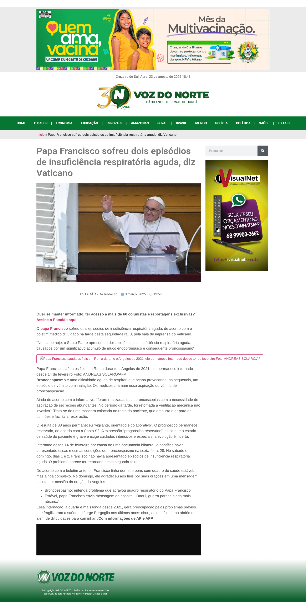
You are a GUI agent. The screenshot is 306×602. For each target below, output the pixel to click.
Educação (89, 123)
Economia (64, 123)
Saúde (264, 123)
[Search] (262, 151)
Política (243, 123)
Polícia (221, 123)
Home (21, 123)
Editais (283, 123)
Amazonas (140, 123)
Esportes (114, 123)
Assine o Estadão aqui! (57, 320)
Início (40, 135)
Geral (162, 123)
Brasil (181, 123)
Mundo (201, 123)
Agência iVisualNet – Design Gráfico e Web (85, 593)
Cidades (40, 123)
